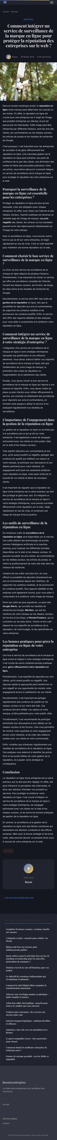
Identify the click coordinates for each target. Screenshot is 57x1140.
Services (14, 12)
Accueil (6, 12)
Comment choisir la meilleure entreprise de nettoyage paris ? (26, 1049)
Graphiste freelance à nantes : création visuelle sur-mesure (27, 930)
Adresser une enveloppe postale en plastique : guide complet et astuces (27, 995)
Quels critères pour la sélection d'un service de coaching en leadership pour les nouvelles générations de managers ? (27, 959)
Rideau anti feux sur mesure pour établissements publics (21, 948)
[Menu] (51, 2)
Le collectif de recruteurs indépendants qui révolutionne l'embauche (26, 978)
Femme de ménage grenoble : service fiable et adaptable (27, 1057)
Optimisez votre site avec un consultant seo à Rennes (26, 1031)
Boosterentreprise (14, 1082)
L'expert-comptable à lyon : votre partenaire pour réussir (26, 1040)
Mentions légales (10, 1118)
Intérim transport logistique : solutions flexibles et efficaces (28, 1022)
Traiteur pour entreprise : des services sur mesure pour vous (25, 1013)
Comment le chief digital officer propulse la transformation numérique (26, 986)
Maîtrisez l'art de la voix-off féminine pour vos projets (27, 969)
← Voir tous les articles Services (18, 898)
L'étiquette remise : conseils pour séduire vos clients (27, 939)
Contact (6, 1123)
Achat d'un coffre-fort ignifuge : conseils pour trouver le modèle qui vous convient (27, 1004)
